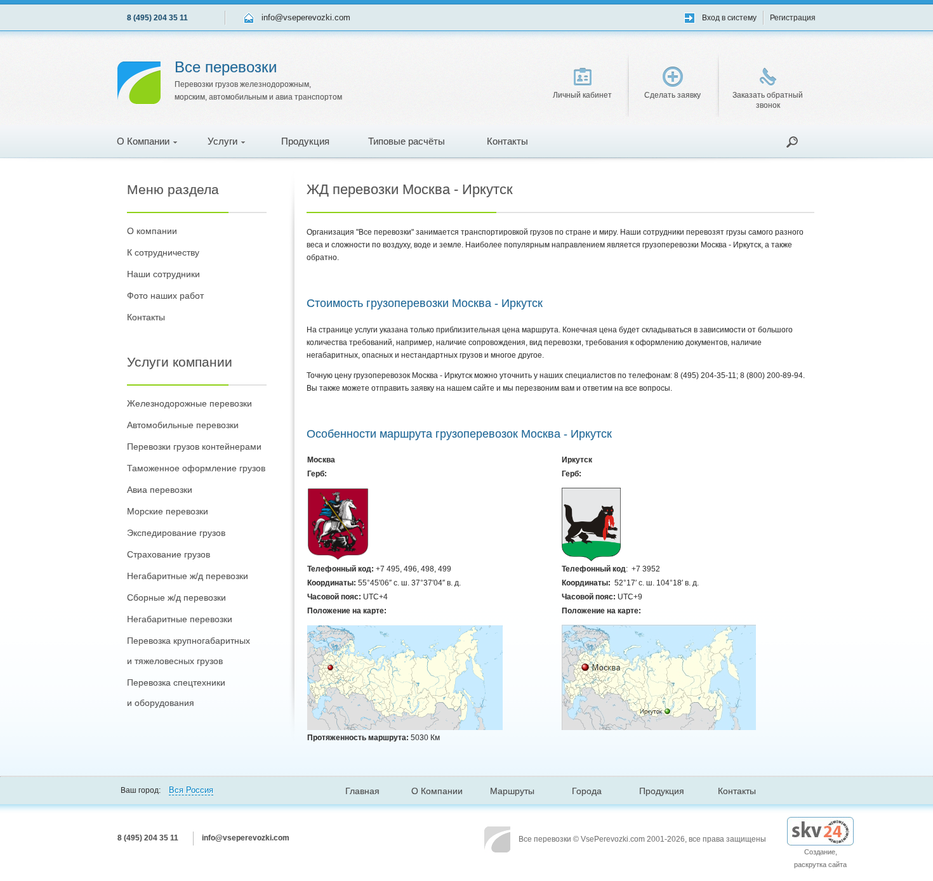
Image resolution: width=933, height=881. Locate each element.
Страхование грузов (168, 554)
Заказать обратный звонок (767, 100)
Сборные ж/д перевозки (176, 597)
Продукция (305, 141)
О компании (152, 231)
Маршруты (512, 791)
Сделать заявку (672, 95)
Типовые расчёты (406, 141)
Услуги (222, 141)
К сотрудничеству (163, 252)
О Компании (143, 141)
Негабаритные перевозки (179, 619)
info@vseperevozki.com (305, 17)
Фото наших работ (165, 295)
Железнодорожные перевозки (189, 403)
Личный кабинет (582, 95)
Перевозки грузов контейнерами (194, 446)
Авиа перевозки (159, 490)
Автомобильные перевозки (183, 425)
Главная (362, 791)
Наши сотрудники (163, 274)
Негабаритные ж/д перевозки (187, 576)
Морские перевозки (167, 511)
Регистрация (793, 17)
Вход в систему (729, 17)
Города (587, 791)
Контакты (507, 141)
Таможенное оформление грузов (196, 468)
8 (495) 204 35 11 (157, 17)
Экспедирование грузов (176, 533)
